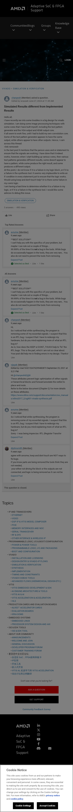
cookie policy (17, 799)
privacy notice (53, 795)
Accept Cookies (47, 805)
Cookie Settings (23, 805)
